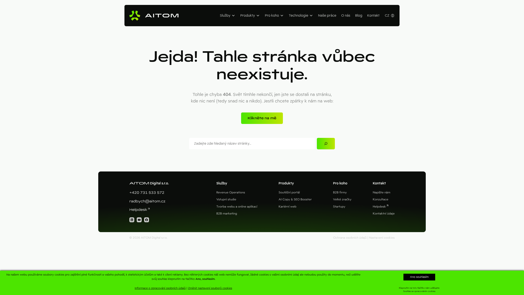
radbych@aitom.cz (147, 201)
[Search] (326, 143)
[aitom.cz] (153, 15)
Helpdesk (138, 210)
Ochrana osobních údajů (350, 237)
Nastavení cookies (382, 237)
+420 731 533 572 (146, 193)
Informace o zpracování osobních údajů (160, 288)
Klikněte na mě (262, 118)
